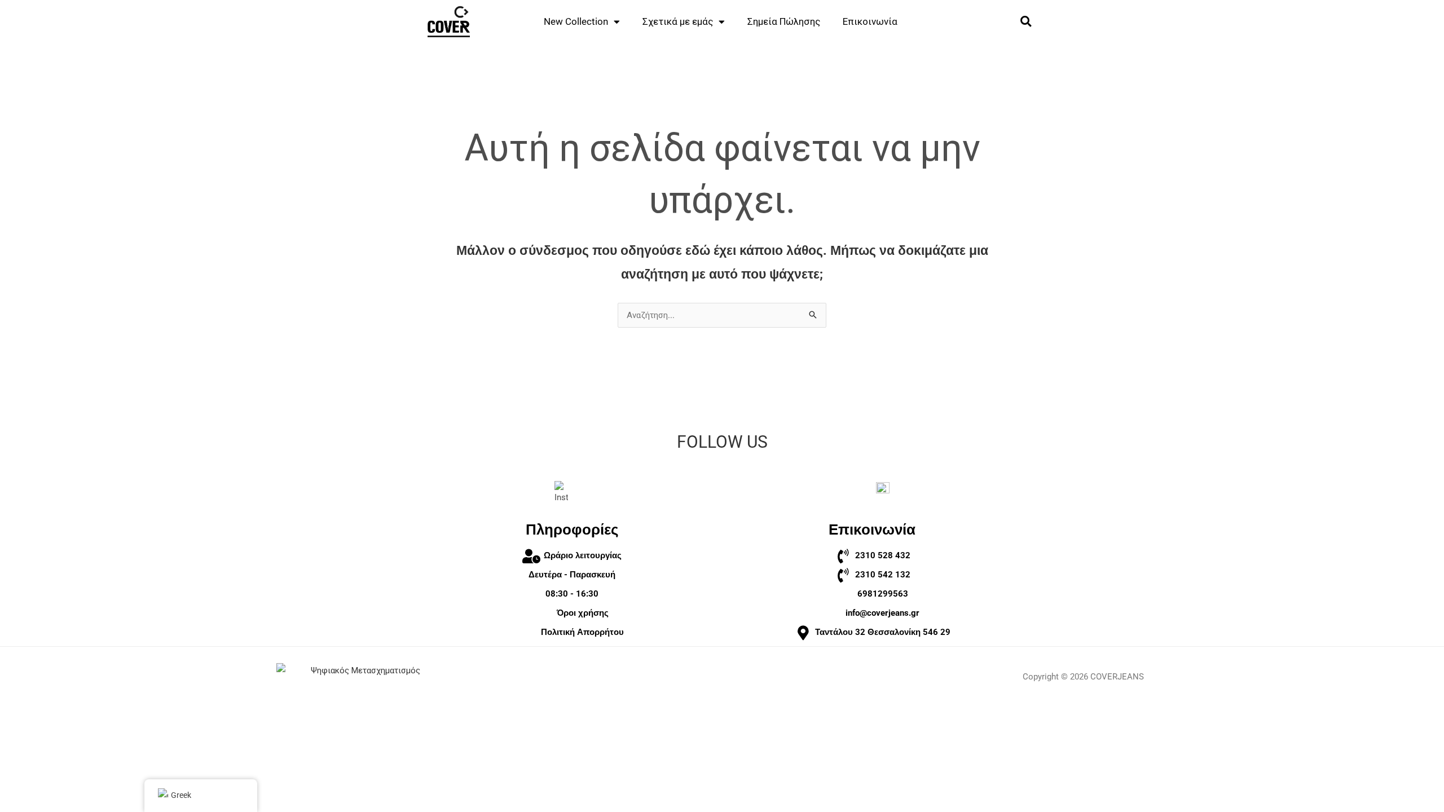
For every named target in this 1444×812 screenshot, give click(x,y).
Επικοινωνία (870, 21)
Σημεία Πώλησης (783, 21)
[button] (1026, 22)
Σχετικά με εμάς (677, 21)
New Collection (576, 21)
